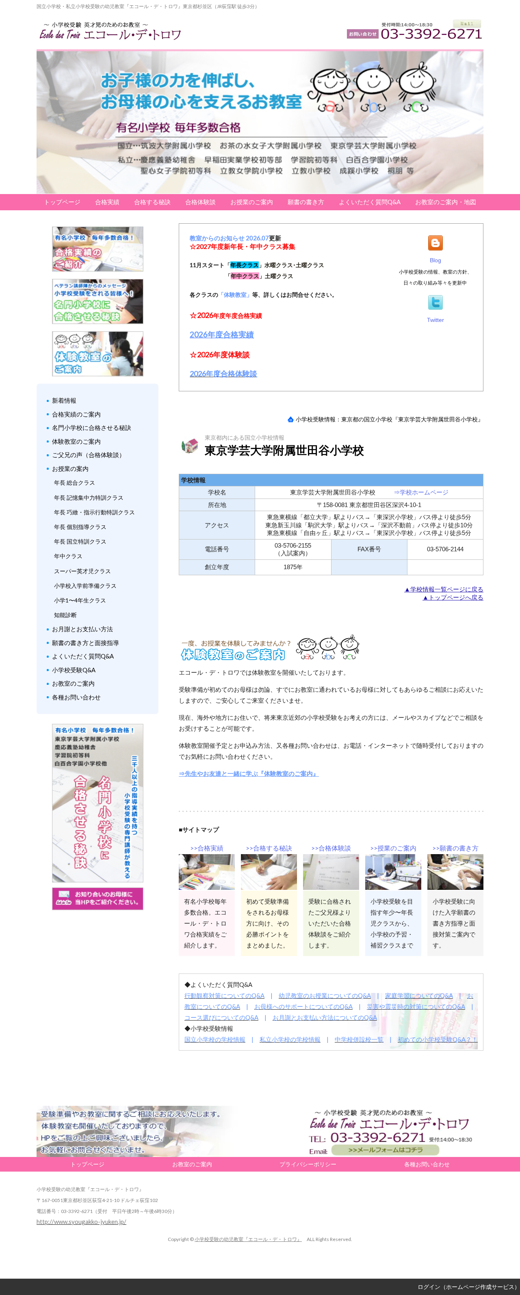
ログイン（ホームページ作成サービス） (469, 1286)
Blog (435, 260)
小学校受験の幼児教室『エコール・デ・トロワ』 (248, 1239)
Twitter (435, 320)
